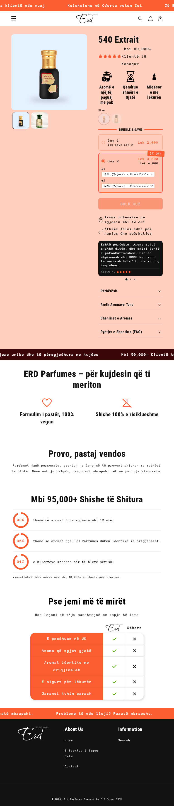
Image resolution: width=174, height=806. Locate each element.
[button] (140, 19)
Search (124, 740)
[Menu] (14, 19)
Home (69, 740)
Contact (72, 766)
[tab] (126, 279)
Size (101, 110)
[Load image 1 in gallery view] (20, 120)
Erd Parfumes (73, 799)
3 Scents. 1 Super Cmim (82, 753)
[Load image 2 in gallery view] (39, 120)
